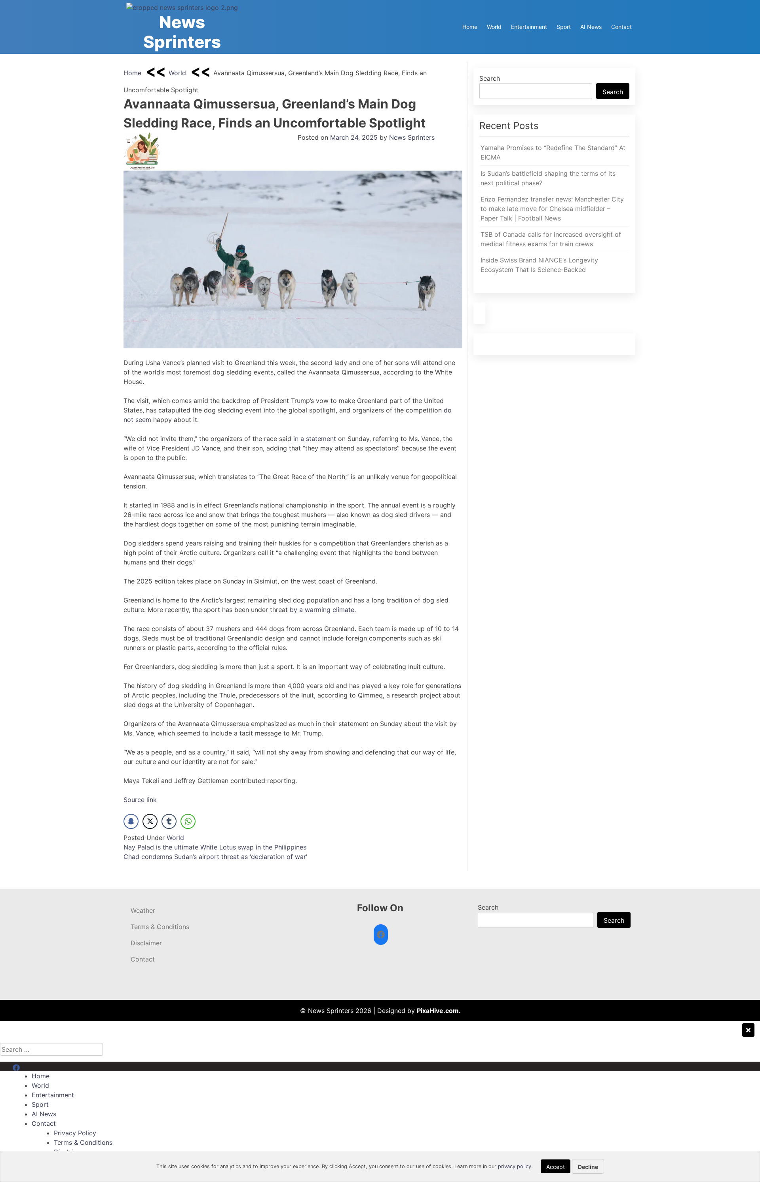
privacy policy (514, 1166)
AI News (591, 26)
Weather (143, 910)
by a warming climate (322, 610)
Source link (140, 800)
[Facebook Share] (131, 821)
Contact (621, 26)
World (494, 26)
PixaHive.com (438, 1011)
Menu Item (28, 1066)
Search (489, 78)
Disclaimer (146, 943)
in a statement (314, 439)
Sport (564, 26)
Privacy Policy (75, 1133)
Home (469, 26)
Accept (555, 1166)
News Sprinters (182, 32)
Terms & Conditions (160, 927)
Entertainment (529, 26)
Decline (588, 1166)
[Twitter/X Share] (150, 821)
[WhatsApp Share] (188, 821)
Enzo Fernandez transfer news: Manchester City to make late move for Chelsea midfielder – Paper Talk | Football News (552, 208)
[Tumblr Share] (169, 821)
